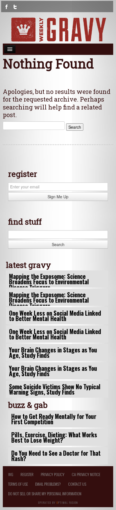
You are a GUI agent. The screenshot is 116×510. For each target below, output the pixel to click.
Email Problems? (48, 484)
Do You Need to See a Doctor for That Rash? (56, 456)
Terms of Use (18, 484)
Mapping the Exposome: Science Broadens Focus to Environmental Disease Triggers (49, 281)
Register (27, 474)
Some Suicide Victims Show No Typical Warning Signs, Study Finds (55, 389)
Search (58, 244)
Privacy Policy (52, 474)
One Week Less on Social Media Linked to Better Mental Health (55, 316)
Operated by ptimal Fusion (58, 502)
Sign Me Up (58, 196)
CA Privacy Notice (86, 474)
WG (10, 474)
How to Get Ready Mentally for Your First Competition (53, 419)
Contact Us (77, 484)
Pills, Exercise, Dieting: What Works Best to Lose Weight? (54, 437)
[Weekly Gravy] (58, 29)
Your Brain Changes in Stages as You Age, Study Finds (53, 352)
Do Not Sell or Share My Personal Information (44, 493)
